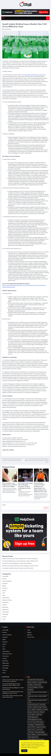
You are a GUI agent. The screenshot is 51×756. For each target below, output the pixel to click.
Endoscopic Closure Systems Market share (37, 693)
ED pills (41, 687)
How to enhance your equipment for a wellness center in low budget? (9, 484)
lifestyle (42, 712)
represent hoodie (40, 727)
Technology (5, 614)
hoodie (45, 709)
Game (3, 595)
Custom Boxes (37, 684)
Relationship (5, 609)
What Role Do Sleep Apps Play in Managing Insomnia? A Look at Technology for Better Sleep (25, 486)
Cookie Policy (34, 747)
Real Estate (5, 607)
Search (4, 505)
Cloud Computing (6, 581)
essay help (42, 704)
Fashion (4, 590)
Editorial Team (7, 29)
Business (4, 578)
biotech (35, 682)
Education (4, 588)
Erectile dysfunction (33, 704)
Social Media (5, 612)
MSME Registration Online (35, 719)
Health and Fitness (7, 600)
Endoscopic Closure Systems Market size (37, 697)
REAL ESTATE (31, 727)
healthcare (39, 709)
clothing (30, 684)
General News (5, 597)
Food (3, 593)
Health (33, 709)
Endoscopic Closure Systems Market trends (37, 701)
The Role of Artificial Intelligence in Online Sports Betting (16, 563)
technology (31, 732)
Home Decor (5, 602)
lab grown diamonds (33, 712)
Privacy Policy (30, 637)
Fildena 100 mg (37, 707)
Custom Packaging (32, 687)
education (30, 689)
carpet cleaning (42, 682)
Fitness (44, 707)
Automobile (5, 576)
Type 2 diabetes (32, 734)
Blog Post (29, 635)
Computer (5, 583)
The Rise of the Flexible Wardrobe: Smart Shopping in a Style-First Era (20, 566)
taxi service (39, 729)
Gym (29, 709)
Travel (3, 619)
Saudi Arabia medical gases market (33, 75)
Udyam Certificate (42, 734)
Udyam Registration (33, 737)
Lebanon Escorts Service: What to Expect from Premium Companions (20, 558)
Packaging (30, 724)
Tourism (4, 616)
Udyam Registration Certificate (36, 739)
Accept (24, 750)
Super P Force (31, 729)
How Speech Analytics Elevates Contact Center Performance (17, 568)
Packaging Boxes (39, 724)
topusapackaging (39, 732)
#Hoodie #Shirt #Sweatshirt (35, 679)
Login (28, 630)
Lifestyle (4, 605)
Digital (4, 586)
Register (29, 632)
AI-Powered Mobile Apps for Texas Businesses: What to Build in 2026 (20, 561)
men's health (31, 714)
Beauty (29, 682)
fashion (30, 707)
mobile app (39, 714)
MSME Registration (33, 717)
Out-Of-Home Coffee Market (35, 722)
